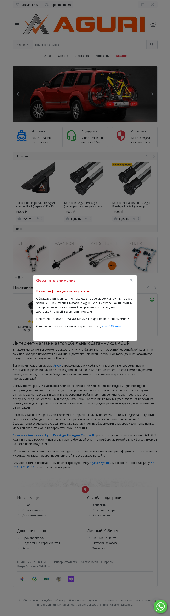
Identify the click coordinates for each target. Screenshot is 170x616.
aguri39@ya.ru (111, 326)
